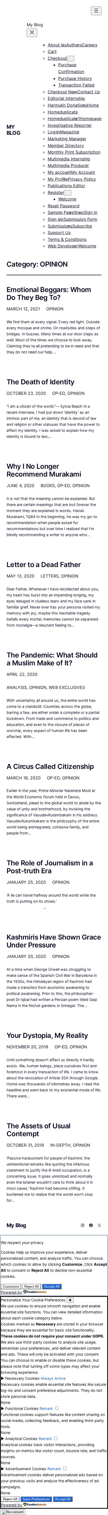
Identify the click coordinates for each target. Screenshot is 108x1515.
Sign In (90, 212)
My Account (83, 172)
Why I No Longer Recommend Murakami (44, 470)
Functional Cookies (22, 1408)
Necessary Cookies (22, 1378)
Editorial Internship (66, 98)
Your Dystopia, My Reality (47, 1035)
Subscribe (82, 226)
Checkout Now (62, 91)
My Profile (58, 179)
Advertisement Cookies (25, 1469)
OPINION (54, 308)
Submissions (60, 226)
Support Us (59, 232)
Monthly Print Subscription (74, 152)
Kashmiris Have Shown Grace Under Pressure (54, 941)
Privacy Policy (82, 179)
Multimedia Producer (68, 165)
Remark (46, 1408)
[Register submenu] (67, 193)
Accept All (52, 1286)
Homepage (90, 118)
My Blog (13, 130)
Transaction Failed (76, 85)
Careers (89, 44)
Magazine (69, 131)
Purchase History (75, 78)
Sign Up (55, 219)
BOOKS (48, 485)
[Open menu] (96, 11)
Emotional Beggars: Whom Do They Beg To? (49, 293)
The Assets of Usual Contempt (39, 1130)
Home (93, 105)
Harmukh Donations (67, 105)
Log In (54, 131)
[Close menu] (32, 32)
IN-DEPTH (60, 1145)
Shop (79, 212)
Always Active (53, 1378)
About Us (57, 44)
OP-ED (58, 393)
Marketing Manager (67, 138)
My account (59, 172)
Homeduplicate (63, 112)
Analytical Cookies (21, 1438)
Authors (74, 44)
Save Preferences (36, 1499)
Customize (11, 1286)
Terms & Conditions (67, 239)
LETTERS (50, 576)
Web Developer (63, 246)
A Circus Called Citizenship (50, 766)
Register (56, 192)
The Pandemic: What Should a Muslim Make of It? (52, 659)
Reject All (31, 1286)
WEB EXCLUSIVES (67, 687)
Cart (52, 51)
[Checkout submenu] (70, 58)
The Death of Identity (40, 382)
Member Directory (66, 145)
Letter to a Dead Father (44, 565)
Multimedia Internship (69, 158)
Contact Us (88, 91)
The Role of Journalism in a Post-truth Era (50, 867)
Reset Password (63, 205)
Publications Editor (66, 185)
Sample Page (61, 212)
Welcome (67, 199)
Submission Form (80, 219)
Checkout (57, 58)
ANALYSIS (17, 687)
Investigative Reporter (70, 125)
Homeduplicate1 (64, 118)
